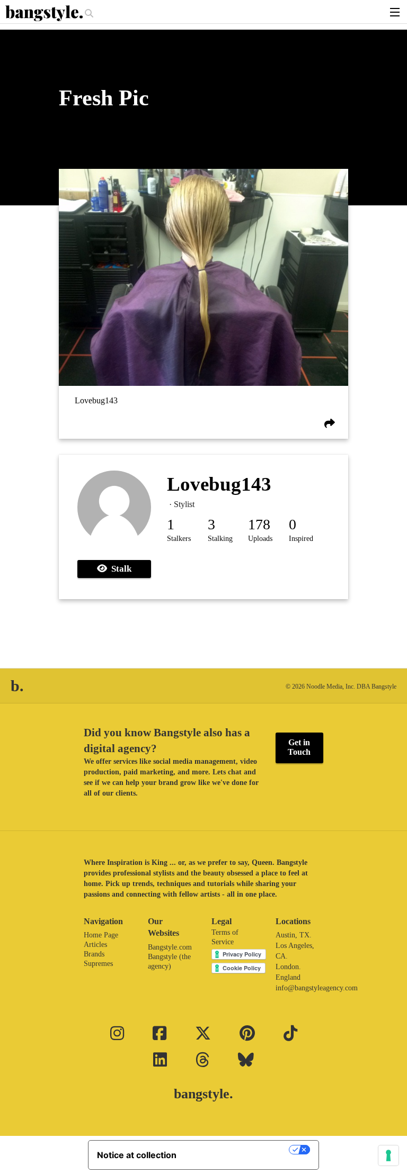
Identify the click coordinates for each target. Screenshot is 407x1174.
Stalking (220, 539)
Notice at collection (136, 1155)
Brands (94, 954)
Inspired (301, 539)
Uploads (260, 539)
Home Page (101, 935)
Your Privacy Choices (238, 1149)
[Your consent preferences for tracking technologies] (388, 1155)
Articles (95, 945)
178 (259, 524)
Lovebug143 (96, 400)
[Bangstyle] (45, 13)
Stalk (119, 569)
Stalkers (179, 539)
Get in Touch (299, 747)
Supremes (98, 964)
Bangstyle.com (170, 947)
